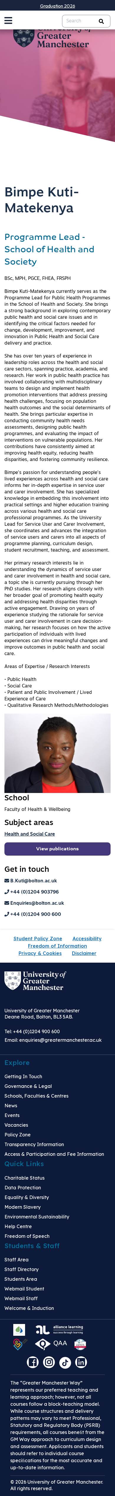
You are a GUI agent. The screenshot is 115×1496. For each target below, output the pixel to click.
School (16, 798)
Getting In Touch (23, 1076)
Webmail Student (24, 1289)
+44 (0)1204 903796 (34, 892)
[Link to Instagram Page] (50, 1364)
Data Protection (22, 1188)
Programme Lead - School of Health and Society (49, 250)
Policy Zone (17, 1135)
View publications (57, 849)
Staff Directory (21, 1269)
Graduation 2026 (57, 6)
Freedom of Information (57, 946)
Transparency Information (34, 1144)
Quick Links (24, 1164)
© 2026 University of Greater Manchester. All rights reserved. (56, 1485)
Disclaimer (84, 953)
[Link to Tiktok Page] (67, 1364)
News (10, 1105)
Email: (53, 1040)
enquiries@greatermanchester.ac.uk (60, 1040)
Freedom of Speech (27, 1236)
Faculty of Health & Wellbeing (37, 809)
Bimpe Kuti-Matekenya (41, 201)
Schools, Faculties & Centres (36, 1096)
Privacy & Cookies (40, 953)
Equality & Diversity (26, 1197)
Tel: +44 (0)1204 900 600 (32, 1031)
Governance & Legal (28, 1086)
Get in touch (26, 870)
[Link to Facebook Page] (34, 1364)
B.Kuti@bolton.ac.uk (33, 881)
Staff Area (16, 1260)
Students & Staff (32, 1246)
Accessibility (87, 938)
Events (11, 1115)
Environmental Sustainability (36, 1217)
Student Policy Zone (38, 938)
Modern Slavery (22, 1207)
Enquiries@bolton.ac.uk (36, 903)
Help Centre (18, 1226)
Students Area (20, 1279)
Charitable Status (24, 1178)
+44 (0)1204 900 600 (35, 914)
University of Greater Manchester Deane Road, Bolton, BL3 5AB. (42, 1014)
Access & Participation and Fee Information (54, 1154)
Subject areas (28, 823)
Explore (16, 1062)
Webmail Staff (21, 1298)
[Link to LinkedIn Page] (82, 1364)
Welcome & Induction (29, 1308)
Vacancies (16, 1125)
